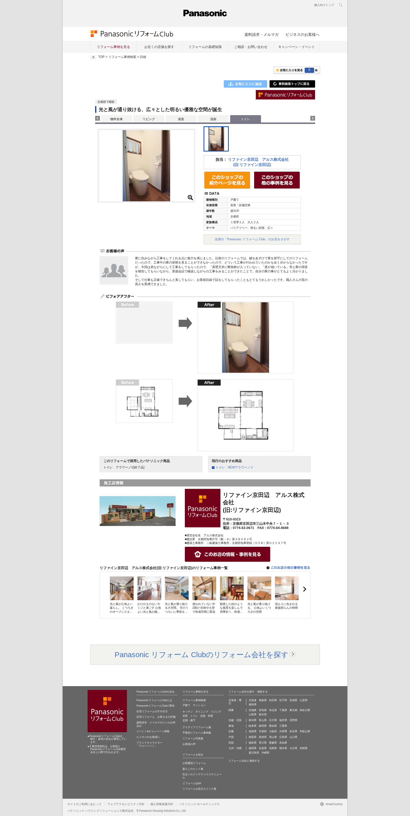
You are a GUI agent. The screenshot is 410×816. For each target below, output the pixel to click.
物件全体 (116, 119)
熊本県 (283, 748)
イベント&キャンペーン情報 (152, 731)
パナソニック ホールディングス (199, 804)
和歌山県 (305, 731)
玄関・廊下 (189, 720)
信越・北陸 (235, 720)
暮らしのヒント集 (192, 768)
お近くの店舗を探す (159, 47)
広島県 (283, 737)
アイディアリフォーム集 (196, 727)
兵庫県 (283, 731)
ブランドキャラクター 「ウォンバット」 (149, 744)
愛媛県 (273, 742)
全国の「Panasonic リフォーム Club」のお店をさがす (252, 239)
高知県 (283, 742)
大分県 (293, 748)
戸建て (186, 705)
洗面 (213, 119)
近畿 (231, 731)
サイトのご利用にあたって (84, 804)
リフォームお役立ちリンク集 (199, 788)
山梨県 (252, 714)
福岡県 (252, 748)
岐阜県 (252, 725)
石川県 (273, 720)
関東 (231, 710)
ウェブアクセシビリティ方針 (125, 804)
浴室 (181, 119)
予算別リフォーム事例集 (196, 732)
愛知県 (273, 725)
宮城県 (293, 700)
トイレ (194, 715)
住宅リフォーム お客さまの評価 (156, 716)
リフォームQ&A (191, 783)
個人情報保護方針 (161, 804)
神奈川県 (305, 710)
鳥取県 (252, 737)
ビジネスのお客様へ (302, 34)
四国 (231, 742)
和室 (210, 715)
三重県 (283, 725)
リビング (149, 119)
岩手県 (283, 700)
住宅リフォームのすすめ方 (152, 711)
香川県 (263, 742)
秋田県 (273, 700)
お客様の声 (189, 744)
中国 (231, 737)
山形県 (304, 700)
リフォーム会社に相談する (244, 760)
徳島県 (252, 742)
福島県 (252, 704)
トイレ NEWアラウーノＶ (234, 467)
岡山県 (273, 737)
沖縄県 (265, 752)
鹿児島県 (254, 752)
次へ (304, 589)
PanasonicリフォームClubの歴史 (155, 705)
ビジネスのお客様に (148, 737)
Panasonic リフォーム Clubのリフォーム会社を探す (202, 655)
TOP (101, 57)
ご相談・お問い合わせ (250, 47)
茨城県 (252, 710)
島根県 (263, 737)
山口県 (293, 737)
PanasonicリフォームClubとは (154, 700)
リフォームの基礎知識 (205, 47)
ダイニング (201, 711)
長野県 (293, 720)
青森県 (263, 700)
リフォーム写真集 (192, 738)
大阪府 (273, 731)
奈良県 (293, 731)
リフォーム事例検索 (122, 57)
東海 (231, 725)
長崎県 (273, 748)
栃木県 (263, 714)
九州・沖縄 (235, 748)
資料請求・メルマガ (261, 34)
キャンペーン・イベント (296, 47)
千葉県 (283, 710)
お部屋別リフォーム (194, 763)
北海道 (252, 700)
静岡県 (263, 725)
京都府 (263, 731)
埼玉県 (273, 710)
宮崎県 (304, 748)
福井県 (283, 720)
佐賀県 (263, 748)
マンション (199, 705)
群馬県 (263, 710)
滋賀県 (252, 731)
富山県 (263, 720)
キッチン (187, 711)
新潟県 (252, 720)
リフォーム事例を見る (113, 47)
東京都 (293, 710)
